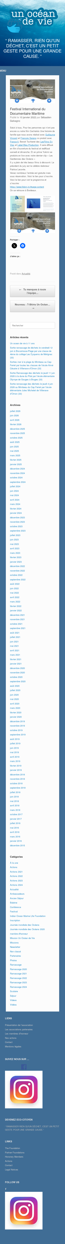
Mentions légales (13, 1046)
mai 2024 (14, 495)
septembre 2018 (18, 787)
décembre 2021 (17, 614)
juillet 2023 (15, 535)
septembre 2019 (18, 734)
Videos (13, 1000)
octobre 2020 (16, 677)
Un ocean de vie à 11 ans (22, 343)
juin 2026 (14, 415)
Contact (8, 1042)
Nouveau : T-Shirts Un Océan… (32, 306)
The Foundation (12, 1148)
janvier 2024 (16, 512)
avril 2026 (14, 419)
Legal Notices (11, 1169)
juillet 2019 (15, 743)
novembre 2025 (17, 433)
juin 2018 (14, 796)
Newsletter (15, 946)
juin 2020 (14, 694)
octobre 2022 (16, 575)
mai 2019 (14, 752)
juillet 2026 (15, 411)
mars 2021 (15, 654)
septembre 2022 (18, 579)
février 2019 (15, 765)
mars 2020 (15, 707)
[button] (17, 204)
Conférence (15, 907)
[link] (28, 138)
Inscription (15, 920)
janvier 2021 (16, 663)
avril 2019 (14, 756)
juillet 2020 (15, 690)
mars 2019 (15, 761)
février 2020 (15, 712)
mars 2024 (15, 504)
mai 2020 (14, 699)
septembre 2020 (18, 681)
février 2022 (15, 606)
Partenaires (15, 955)
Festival (14, 911)
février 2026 (15, 424)
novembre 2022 (17, 570)
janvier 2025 (16, 464)
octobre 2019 (16, 730)
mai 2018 (14, 801)
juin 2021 (14, 641)
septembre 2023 (18, 530)
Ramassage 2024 (18, 986)
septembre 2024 (18, 482)
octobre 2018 (16, 783)
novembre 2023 (17, 521)
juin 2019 (14, 747)
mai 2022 (14, 592)
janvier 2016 (16, 840)
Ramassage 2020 (18, 969)
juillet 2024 (15, 486)
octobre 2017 (16, 814)
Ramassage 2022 (18, 978)
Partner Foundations (14, 1152)
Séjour (13, 995)
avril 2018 (14, 805)
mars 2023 (15, 552)
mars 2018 (15, 809)
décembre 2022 (17, 566)
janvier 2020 (16, 716)
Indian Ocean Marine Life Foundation (28, 916)
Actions (13, 867)
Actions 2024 (16, 884)
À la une (14, 862)
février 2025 (15, 459)
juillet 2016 (15, 823)
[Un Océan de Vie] (32, 20)
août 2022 (15, 583)
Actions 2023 (16, 880)
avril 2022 (14, 597)
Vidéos (13, 1004)
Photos (13, 960)
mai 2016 (14, 827)
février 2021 (15, 659)
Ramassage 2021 (18, 973)
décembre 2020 (17, 668)
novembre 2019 (17, 725)
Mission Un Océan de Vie (22, 938)
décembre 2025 (17, 428)
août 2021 (15, 632)
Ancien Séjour (17, 898)
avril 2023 (14, 548)
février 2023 (15, 557)
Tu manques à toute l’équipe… (32, 291)
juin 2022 (14, 588)
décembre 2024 (17, 468)
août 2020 (15, 685)
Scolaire (14, 991)
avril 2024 (14, 499)
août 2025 (15, 442)
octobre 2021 (16, 623)
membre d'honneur (19, 933)
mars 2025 (15, 455)
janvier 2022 (16, 610)
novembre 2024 (17, 473)
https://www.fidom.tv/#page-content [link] (27, 186)
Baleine (13, 902)
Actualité (26, 273)
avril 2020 (14, 703)
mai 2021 (14, 645)
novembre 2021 (17, 619)
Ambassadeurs (17, 893)
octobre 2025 (16, 437)
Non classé (15, 951)
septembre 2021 (18, 628)
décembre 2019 (17, 721)
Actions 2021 (16, 871)
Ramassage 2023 (18, 982)
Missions (14, 942)
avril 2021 (14, 650)
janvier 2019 (16, 770)
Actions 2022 (16, 876)
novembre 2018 (17, 778)
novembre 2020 (17, 672)
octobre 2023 (16, 526)
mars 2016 (15, 836)
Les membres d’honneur (16, 1033)
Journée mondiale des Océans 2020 (27, 929)
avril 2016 (14, 832)
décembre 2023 (17, 517)
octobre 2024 (16, 477)
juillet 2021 (15, 637)
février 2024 (15, 508)
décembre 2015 (17, 845)
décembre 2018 (17, 774)
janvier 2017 (16, 818)
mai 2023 (14, 544)
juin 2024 (14, 490)
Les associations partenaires (19, 1029)
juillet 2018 (15, 792)
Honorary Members (14, 1156)
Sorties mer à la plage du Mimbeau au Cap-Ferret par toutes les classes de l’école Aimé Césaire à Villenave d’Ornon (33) (31, 365)
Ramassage (16, 964)
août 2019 (15, 739)
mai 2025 (14, 450)
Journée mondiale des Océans (24, 924)
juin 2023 (14, 539)
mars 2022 (15, 601)
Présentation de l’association (19, 1025)
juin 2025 (14, 446)
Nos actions (10, 1037)
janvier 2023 (16, 561)
